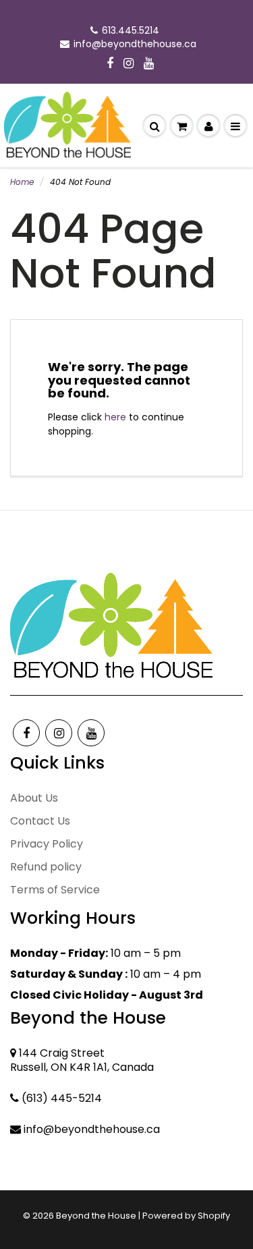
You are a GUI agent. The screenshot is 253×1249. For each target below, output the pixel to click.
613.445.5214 (130, 30)
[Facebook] (110, 64)
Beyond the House (96, 1215)
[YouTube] (149, 64)
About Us (34, 798)
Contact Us (40, 821)
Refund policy (46, 867)
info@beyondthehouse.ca (135, 44)
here (115, 417)
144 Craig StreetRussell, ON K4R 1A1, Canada (82, 1060)
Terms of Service (55, 889)
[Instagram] (128, 64)
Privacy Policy (46, 844)
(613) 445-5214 (62, 1098)
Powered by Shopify (186, 1215)
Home (22, 182)
